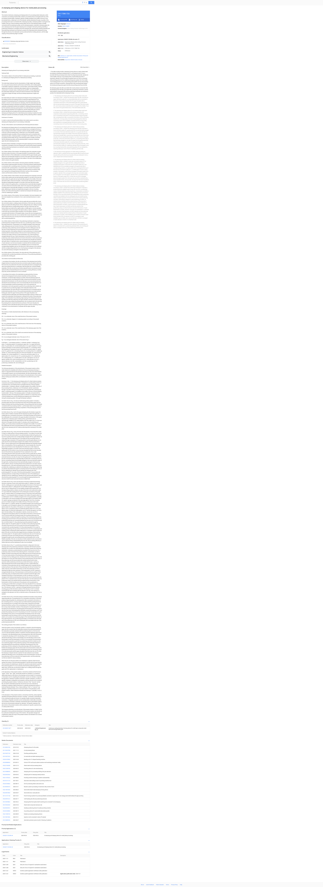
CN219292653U (6, 805)
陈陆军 (67, 26)
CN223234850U (6, 811)
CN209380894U (6, 762)
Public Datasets (160, 884)
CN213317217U (6, 780)
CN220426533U (6, 774)
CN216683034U (6, 820)
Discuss (80, 59)
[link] (16, 41)
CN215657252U (6, 756)
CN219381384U (6, 817)
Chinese (68, 23)
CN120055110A (7, 728)
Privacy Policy (174, 884)
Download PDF (63, 19)
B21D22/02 (7, 41)
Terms (167, 884)
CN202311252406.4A (8, 835)
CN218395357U (6, 786)
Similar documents (77, 55)
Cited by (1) (63, 55)
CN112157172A (6, 795)
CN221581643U (6, 789)
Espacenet (67, 59)
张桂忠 (64, 26)
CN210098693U (6, 771)
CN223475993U (6, 759)
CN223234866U (6, 783)
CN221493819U (6, 814)
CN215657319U (6, 753)
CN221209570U (6, 768)
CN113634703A (6, 750)
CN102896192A (6, 747)
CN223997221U (6, 798)
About (142, 884)
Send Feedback (150, 884)
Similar (82, 19)
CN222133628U (6, 765)
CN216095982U (6, 801)
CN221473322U (6, 777)
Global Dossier (74, 59)
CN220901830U (6, 792)
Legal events (69, 55)
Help (181, 884)
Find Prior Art (74, 19)
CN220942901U (6, 808)
